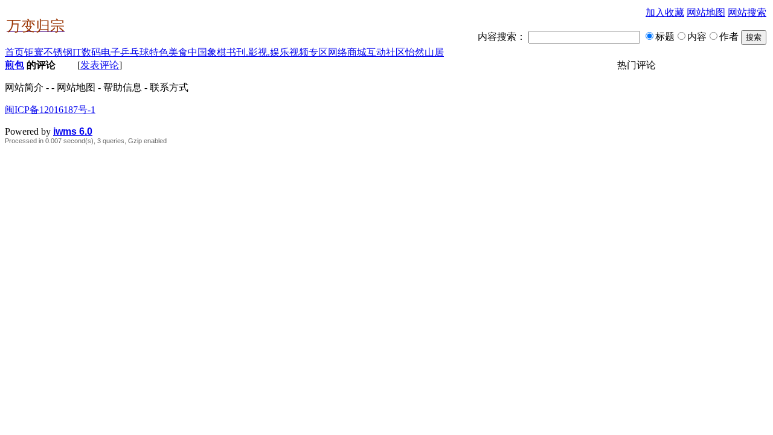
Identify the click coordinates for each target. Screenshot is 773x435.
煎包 (14, 65)
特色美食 (168, 52)
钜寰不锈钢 (48, 52)
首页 (14, 52)
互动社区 (386, 52)
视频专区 (308, 52)
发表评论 (99, 65)
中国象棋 (207, 52)
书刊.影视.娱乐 (257, 52)
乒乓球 (134, 52)
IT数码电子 (96, 52)
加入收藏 (665, 12)
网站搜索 (747, 12)
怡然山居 (424, 52)
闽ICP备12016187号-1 (50, 110)
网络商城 (347, 52)
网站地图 (706, 12)
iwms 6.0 (72, 131)
